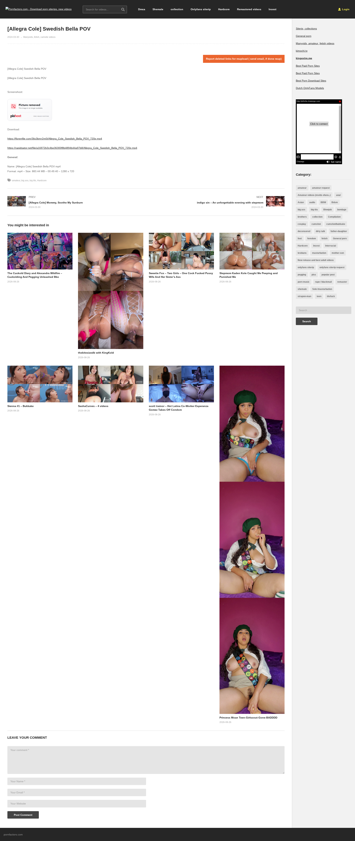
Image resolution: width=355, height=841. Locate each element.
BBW (323, 202)
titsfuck (331, 296)
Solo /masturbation (322, 289)
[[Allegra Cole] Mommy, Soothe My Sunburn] (74, 202)
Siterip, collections (306, 28)
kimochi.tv (301, 50)
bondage (341, 209)
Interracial (330, 245)
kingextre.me (304, 58)
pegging (302, 274)
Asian (301, 202)
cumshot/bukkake (335, 224)
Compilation (334, 217)
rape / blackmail (323, 282)
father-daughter (339, 231)
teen (319, 296)
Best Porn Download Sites (311, 80)
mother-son (338, 253)
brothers (302, 217)
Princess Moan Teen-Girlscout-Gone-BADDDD (248, 717)
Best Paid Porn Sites (308, 65)
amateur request (321, 188)
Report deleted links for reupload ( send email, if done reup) (244, 58)
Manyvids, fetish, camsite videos (39, 37)
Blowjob (327, 209)
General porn (303, 35)
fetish (324, 238)
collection (177, 9)
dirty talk (320, 231)
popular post (328, 274)
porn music (304, 282)
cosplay (302, 224)
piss (314, 274)
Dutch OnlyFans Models (310, 88)
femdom (311, 238)
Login (345, 9)
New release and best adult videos (316, 260)
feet (300, 238)
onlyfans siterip (306, 267)
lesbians (302, 253)
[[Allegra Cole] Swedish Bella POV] (39, 251)
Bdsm (335, 202)
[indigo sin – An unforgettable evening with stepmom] (217, 202)
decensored (304, 231)
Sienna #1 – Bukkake (20, 406)
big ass (24, 180)
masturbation (319, 253)
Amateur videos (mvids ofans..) (314, 195)
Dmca (141, 9)
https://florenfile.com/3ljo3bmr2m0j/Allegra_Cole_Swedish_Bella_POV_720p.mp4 (54, 138)
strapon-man (304, 296)
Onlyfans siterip (201, 9)
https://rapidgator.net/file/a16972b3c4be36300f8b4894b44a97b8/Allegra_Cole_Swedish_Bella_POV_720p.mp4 (72, 147)
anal (338, 195)
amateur (16, 180)
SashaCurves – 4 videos (93, 406)
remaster (342, 282)
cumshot (316, 224)
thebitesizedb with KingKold (96, 352)
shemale (302, 289)
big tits (33, 180)
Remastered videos (249, 9)
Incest (272, 9)
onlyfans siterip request (332, 267)
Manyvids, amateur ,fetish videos (315, 43)
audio (312, 202)
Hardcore (224, 9)
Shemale (158, 9)
